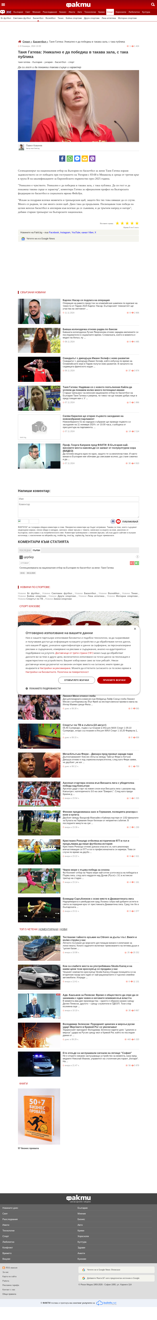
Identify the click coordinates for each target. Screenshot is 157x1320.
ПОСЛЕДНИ (25, 550)
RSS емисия (11, 1268)
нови (63, 929)
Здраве (81, 1247)
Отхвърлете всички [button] (76, 680)
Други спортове (92, 18)
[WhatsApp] (70, 158)
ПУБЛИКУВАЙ (130, 521)
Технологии (90, 12)
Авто (79, 12)
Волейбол (51, 18)
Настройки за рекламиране (55, 668)
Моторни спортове (127, 18)
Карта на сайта (9, 1276)
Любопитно (134, 12)
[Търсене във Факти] (153, 4)
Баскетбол (38, 18)
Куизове (82, 1259)
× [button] (135, 629)
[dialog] (78, 660)
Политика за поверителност (73, 671)
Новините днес (10, 1208)
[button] (43, 688)
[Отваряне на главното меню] (3, 4)
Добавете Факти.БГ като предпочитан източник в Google (113, 1278)
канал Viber (87, 232)
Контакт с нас (8, 1289)
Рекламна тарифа (10, 1285)
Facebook (54, 232)
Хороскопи (120, 12)
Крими (101, 12)
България (18, 12)
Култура (146, 12)
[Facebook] (62, 158)
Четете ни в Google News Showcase (103, 1270)
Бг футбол (6, 18)
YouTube (76, 232)
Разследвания (50, 12)
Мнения (36, 12)
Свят (27, 12)
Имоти (72, 12)
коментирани (48, 929)
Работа (5, 1281)
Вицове (6, 1259)
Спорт (110, 12)
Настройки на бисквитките (41, 671)
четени (32, 929)
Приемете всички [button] (114, 680)
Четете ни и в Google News (41, 238)
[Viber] (92, 158)
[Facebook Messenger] (77, 158)
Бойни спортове (74, 18)
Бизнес (62, 12)
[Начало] (78, 5)
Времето (6, 1253)
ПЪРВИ (36, 550)
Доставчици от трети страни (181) (74, 652)
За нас (5, 1272)
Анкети (81, 1253)
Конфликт (7, 1247)
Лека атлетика (109, 18)
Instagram (65, 232)
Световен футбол (22, 18)
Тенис (61, 18)
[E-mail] (85, 158)
